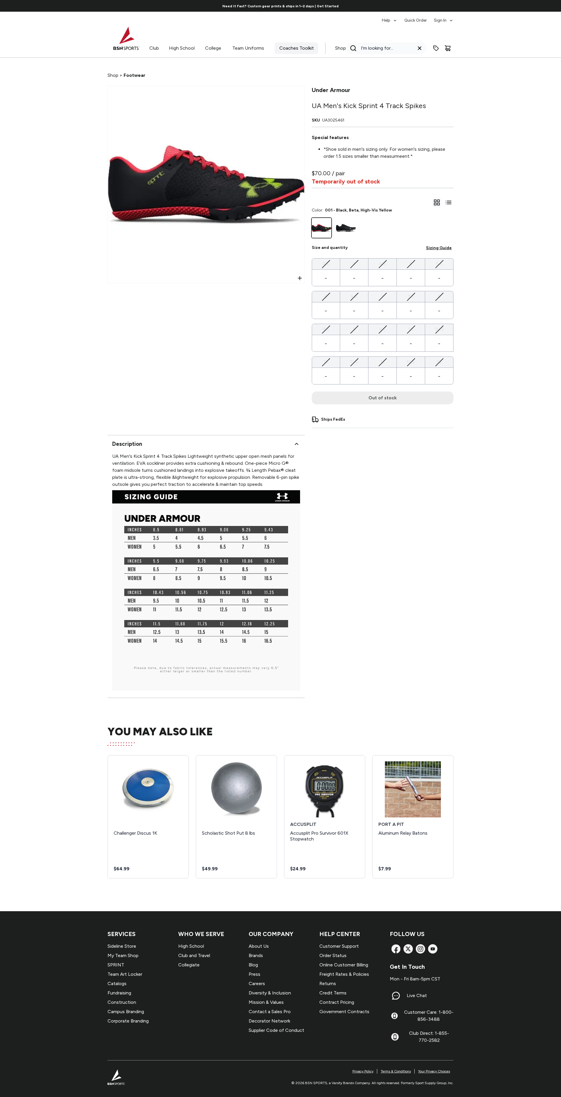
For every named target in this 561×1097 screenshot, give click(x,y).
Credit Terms (333, 993)
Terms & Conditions (396, 1071)
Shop (340, 48)
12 (382, 362)
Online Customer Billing (343, 965)
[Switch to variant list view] (448, 202)
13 (439, 362)
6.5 (354, 296)
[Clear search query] (420, 48)
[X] (408, 949)
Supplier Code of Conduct (276, 1030)
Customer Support (339, 946)
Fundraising (119, 993)
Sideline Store (122, 946)
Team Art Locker (125, 974)
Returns (327, 983)
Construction (122, 1002)
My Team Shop (123, 955)
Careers (257, 983)
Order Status (333, 955)
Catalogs (117, 983)
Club (154, 48)
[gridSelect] (437, 202)
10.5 (439, 329)
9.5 (382, 329)
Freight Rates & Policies (344, 974)
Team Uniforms (248, 48)
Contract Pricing (336, 1002)
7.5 (410, 296)
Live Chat (417, 995)
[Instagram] (420, 949)
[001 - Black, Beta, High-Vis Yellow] (322, 228)
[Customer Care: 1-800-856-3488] (394, 1016)
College (213, 48)
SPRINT (116, 965)
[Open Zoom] (299, 278)
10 (410, 329)
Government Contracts (344, 1011)
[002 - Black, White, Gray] (346, 228)
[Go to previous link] (92, 5)
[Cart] (447, 48)
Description (127, 444)
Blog (253, 965)
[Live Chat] (396, 995)
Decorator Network (269, 1021)
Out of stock (382, 398)
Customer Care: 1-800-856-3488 (428, 1015)
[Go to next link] (468, 5)
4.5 (382, 263)
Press (254, 974)
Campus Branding (126, 1011)
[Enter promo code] (436, 48)
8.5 (326, 329)
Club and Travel (194, 955)
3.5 (326, 263)
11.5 (354, 362)
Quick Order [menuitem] (415, 20)
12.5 (410, 362)
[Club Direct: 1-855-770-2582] (395, 1037)
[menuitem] (389, 17)
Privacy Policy (362, 1071)
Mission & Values (266, 1002)
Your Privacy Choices (434, 1071)
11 (326, 362)
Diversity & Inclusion (270, 993)
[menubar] (417, 17)
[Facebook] (396, 949)
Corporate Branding (128, 1021)
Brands (256, 955)
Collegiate (189, 965)
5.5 (439, 263)
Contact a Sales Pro (270, 1011)
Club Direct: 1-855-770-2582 (429, 1036)
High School (182, 48)
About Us (259, 946)
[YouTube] (433, 949)
